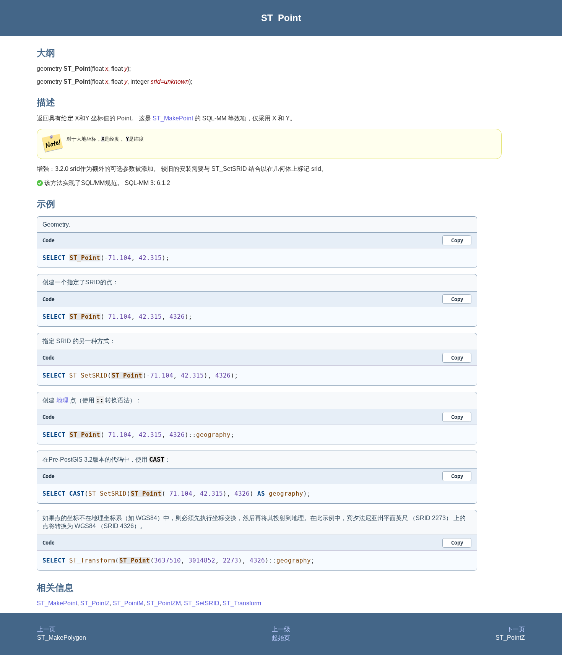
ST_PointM (128, 603)
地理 (62, 400)
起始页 (281, 638)
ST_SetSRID (88, 375)
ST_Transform (92, 560)
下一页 (516, 629)
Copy (457, 240)
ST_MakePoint (173, 118)
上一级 (281, 629)
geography (213, 434)
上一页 (46, 629)
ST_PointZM (163, 603)
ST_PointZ (95, 603)
